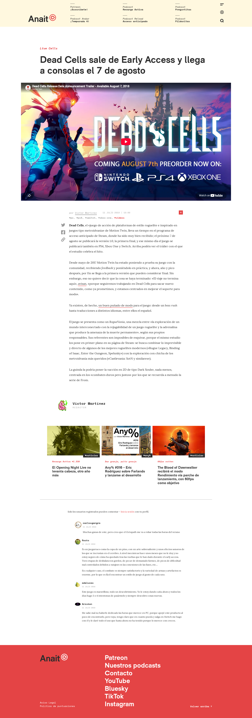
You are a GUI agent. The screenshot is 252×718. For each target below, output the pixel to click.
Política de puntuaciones (57, 706)
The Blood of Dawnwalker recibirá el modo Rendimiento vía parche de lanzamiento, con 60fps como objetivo (178, 475)
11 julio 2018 (89, 527)
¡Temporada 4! (79, 21)
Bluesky (116, 688)
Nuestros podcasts (133, 665)
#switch (90, 217)
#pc (71, 217)
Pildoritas (182, 21)
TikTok (114, 696)
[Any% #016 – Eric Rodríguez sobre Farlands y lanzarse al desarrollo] (126, 440)
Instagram (119, 704)
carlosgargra (91, 523)
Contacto (118, 673)
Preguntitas (183, 9)
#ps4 (79, 217)
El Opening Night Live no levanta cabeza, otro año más (71, 471)
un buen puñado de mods (115, 305)
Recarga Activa (133, 9)
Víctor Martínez (86, 213)
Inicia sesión (128, 511)
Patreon (116, 657)
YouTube (117, 681)
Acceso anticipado (135, 21)
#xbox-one (104, 217)
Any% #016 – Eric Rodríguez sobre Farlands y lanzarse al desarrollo (125, 471)
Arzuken (87, 604)
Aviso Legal (48, 702)
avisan (82, 283)
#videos (119, 217)
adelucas (88, 583)
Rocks (85, 540)
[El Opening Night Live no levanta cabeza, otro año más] (73, 440)
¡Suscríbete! (79, 9)
